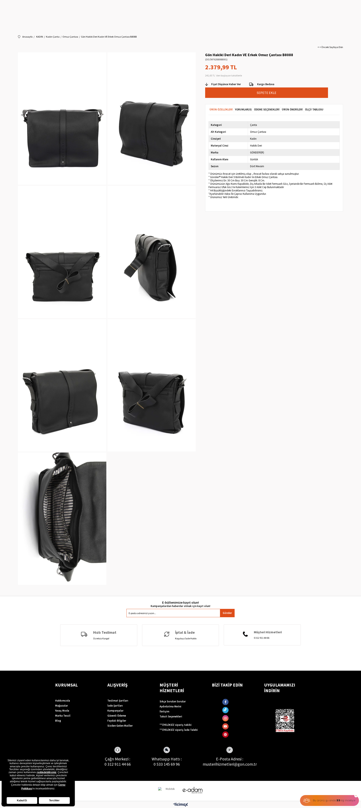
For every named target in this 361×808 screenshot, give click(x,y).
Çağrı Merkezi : (117, 758)
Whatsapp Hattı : (167, 758)
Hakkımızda (62, 700)
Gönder (227, 613)
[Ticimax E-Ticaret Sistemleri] (180, 805)
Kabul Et (22, 800)
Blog (58, 720)
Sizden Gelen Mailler (120, 725)
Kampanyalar (115, 710)
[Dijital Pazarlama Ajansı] (168, 790)
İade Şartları (115, 705)
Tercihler (54, 800)
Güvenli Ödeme (116, 715)
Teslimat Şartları (117, 700)
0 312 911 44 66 (117, 764)
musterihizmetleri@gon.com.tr (230, 764)
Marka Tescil (62, 715)
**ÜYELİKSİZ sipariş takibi (176, 725)
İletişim (164, 711)
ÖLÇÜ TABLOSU (314, 109)
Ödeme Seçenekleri (267, 109)
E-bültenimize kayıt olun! (180, 602)
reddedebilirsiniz (46, 772)
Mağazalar (61, 705)
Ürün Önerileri (292, 109)
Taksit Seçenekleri (171, 716)
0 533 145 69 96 (167, 764)
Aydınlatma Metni (170, 706)
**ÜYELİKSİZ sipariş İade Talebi (179, 730)
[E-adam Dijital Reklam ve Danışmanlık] (192, 790)
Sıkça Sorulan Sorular (173, 701)
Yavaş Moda (62, 710)
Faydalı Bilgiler (116, 720)
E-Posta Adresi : (229, 758)
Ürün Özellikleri (221, 109)
